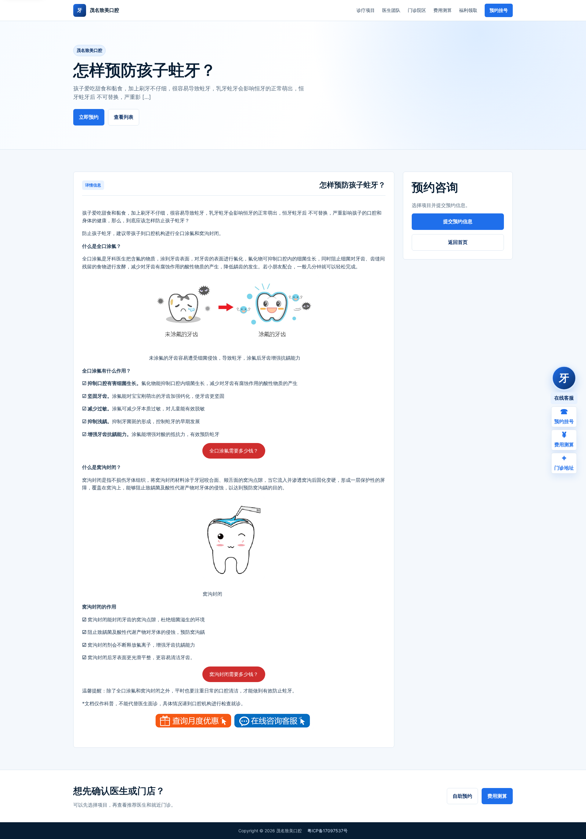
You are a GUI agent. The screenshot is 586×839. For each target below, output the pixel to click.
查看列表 (123, 117)
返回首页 (458, 242)
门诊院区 (417, 10)
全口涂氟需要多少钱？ (233, 451)
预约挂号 (499, 10)
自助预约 (462, 796)
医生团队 (391, 10)
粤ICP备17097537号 (327, 830)
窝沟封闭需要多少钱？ (233, 674)
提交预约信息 (457, 221)
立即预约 (89, 117)
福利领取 (468, 10)
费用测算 (442, 10)
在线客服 (564, 398)
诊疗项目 (365, 10)
